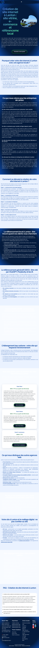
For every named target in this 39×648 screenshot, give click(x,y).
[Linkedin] (35, 626)
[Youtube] (33, 627)
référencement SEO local (15, 240)
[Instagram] (35, 624)
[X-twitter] (35, 627)
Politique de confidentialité (26, 645)
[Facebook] (33, 624)
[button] (21, 2)
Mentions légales (11, 645)
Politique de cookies (18, 645)
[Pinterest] (33, 626)
